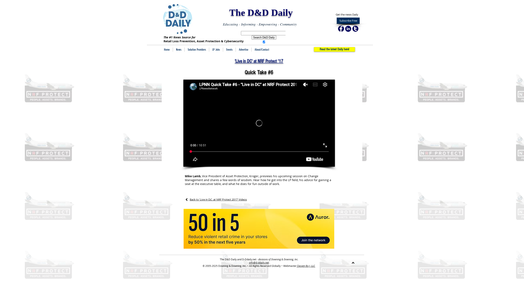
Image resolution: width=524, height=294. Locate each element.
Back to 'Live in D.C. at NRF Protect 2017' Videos (218, 199)
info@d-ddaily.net (259, 262)
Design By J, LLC (306, 265)
